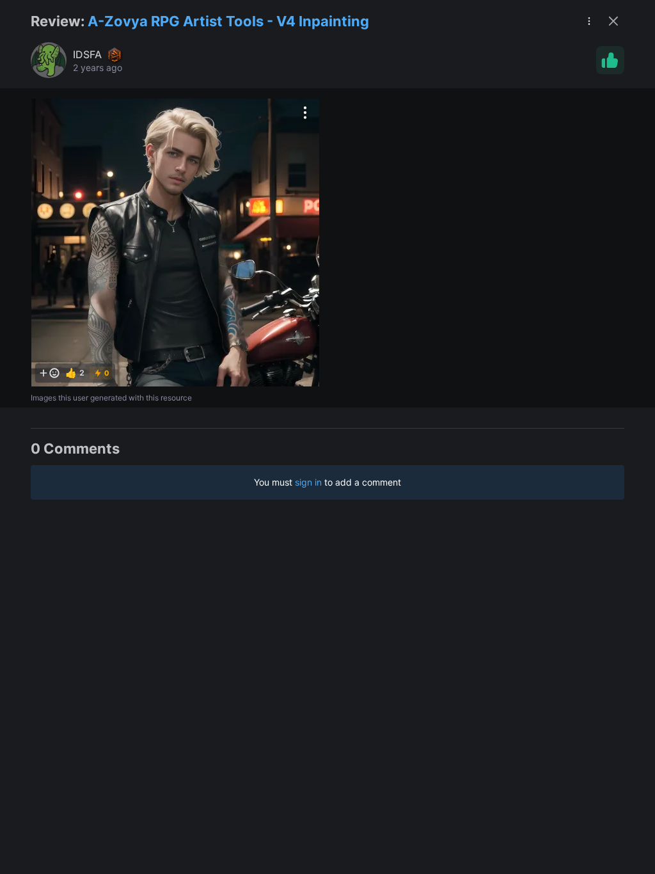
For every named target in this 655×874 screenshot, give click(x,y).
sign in (308, 482)
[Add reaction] (49, 373)
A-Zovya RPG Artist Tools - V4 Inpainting (228, 21)
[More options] (305, 113)
